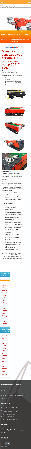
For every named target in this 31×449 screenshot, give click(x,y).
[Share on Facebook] (11, 47)
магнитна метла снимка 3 (4, 315)
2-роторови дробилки (8, 388)
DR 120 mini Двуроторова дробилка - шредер (15, 395)
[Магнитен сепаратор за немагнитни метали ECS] (22, 47)
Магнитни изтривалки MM (5, 285)
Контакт (4, 390)
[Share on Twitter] (18, 47)
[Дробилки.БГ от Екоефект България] (8, 6)
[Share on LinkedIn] (15, 47)
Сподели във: (7, 47)
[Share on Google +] (13, 47)
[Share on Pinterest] (17, 47)
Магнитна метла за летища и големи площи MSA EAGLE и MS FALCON (4, 297)
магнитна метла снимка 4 (4, 308)
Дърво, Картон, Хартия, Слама (11, 398)
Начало (3, 32)
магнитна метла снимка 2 (4, 321)
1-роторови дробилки (8, 393)
